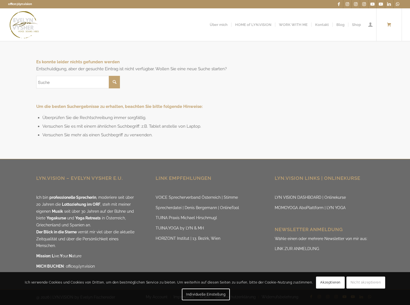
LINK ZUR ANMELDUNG (297, 248)
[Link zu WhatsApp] (398, 4)
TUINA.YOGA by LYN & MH (180, 228)
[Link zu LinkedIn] (389, 4)
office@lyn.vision (20, 4)
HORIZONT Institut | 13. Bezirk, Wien (188, 238)
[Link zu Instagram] (347, 4)
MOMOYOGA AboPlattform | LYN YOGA (310, 207)
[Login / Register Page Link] (370, 24)
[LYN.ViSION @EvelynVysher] (24, 24)
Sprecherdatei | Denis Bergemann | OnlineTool (197, 207)
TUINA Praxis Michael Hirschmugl (186, 218)
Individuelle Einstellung (205, 294)
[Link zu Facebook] (339, 4)
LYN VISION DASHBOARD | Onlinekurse (310, 197)
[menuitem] (218, 24)
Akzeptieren (330, 283)
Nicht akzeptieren (366, 283)
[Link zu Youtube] (372, 4)
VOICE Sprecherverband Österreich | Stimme (197, 197)
